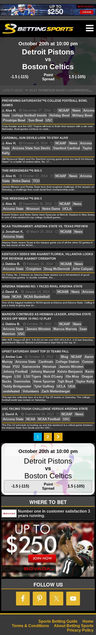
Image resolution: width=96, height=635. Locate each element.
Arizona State (13, 209)
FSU (16, 366)
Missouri (33, 209)
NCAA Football (49, 419)
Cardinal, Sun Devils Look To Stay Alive (35, 137)
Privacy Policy (80, 630)
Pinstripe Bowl (14, 120)
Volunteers (31, 391)
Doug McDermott (57, 269)
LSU (18, 376)
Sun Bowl (35, 120)
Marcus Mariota (65, 329)
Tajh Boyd (65, 381)
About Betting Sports (74, 626)
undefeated (11, 391)
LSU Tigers (32, 376)
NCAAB (65, 232)
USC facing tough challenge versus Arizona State (45, 408)
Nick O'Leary (53, 376)
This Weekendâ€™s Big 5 (22, 170)
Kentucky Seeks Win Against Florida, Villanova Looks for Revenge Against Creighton (47, 256)
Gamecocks (31, 366)
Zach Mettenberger (56, 391)
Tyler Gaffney (44, 386)
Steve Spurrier (44, 381)
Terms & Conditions (30, 626)
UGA (71, 386)
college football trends (29, 115)
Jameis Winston (38, 329)
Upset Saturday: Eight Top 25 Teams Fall (35, 351)
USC (49, 120)
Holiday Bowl (59, 115)
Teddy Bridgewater (17, 386)
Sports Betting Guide (58, 621)
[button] (90, 28)
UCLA (67, 209)
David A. (11, 292)
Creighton (33, 269)
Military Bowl (82, 115)
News (76, 110)
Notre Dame (21, 181)
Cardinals (46, 362)
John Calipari (82, 269)
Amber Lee (13, 357)
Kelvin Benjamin (70, 371)
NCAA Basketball (37, 297)
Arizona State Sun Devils (31, 148)
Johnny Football (15, 371)
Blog (64, 357)
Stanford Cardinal (66, 148)
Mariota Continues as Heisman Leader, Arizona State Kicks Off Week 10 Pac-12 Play (46, 316)
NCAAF (64, 110)
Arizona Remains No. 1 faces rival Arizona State (42, 286)
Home (88, 621)
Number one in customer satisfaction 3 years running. (54, 513)
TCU (36, 181)
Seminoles (22, 381)
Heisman (49, 366)
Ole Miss (72, 376)
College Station (67, 362)
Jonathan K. (14, 232)
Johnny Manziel (43, 371)
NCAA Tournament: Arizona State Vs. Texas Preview (45, 226)
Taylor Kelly (85, 381)
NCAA (16, 297)
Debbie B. (12, 264)
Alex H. (10, 110)
